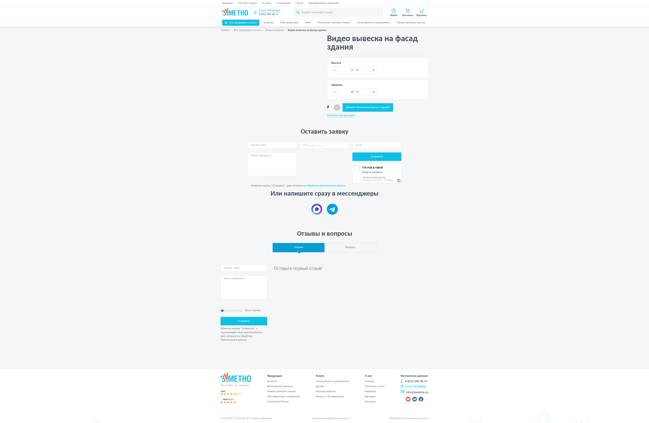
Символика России (278, 401)
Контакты (370, 401)
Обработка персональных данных (408, 418)
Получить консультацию (341, 115)
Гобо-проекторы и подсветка (283, 396)
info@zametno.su (417, 392)
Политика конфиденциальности (330, 418)
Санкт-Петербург (269, 10)
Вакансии (370, 391)
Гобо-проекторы (289, 22)
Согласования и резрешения (332, 381)
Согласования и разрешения (373, 22)
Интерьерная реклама (280, 386)
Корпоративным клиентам (323, 3)
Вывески (268, 22)
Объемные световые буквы (334, 22)
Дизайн (320, 386)
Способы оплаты (247, 3)
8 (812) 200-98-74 (268, 14)
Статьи (299, 3)
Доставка (227, 3)
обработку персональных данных (326, 185)
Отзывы (266, 3)
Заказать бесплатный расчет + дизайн (368, 107)
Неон (308, 22)
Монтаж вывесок (325, 391)
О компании (283, 3)
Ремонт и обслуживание (330, 396)
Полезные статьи (375, 386)
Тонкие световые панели (411, 22)
